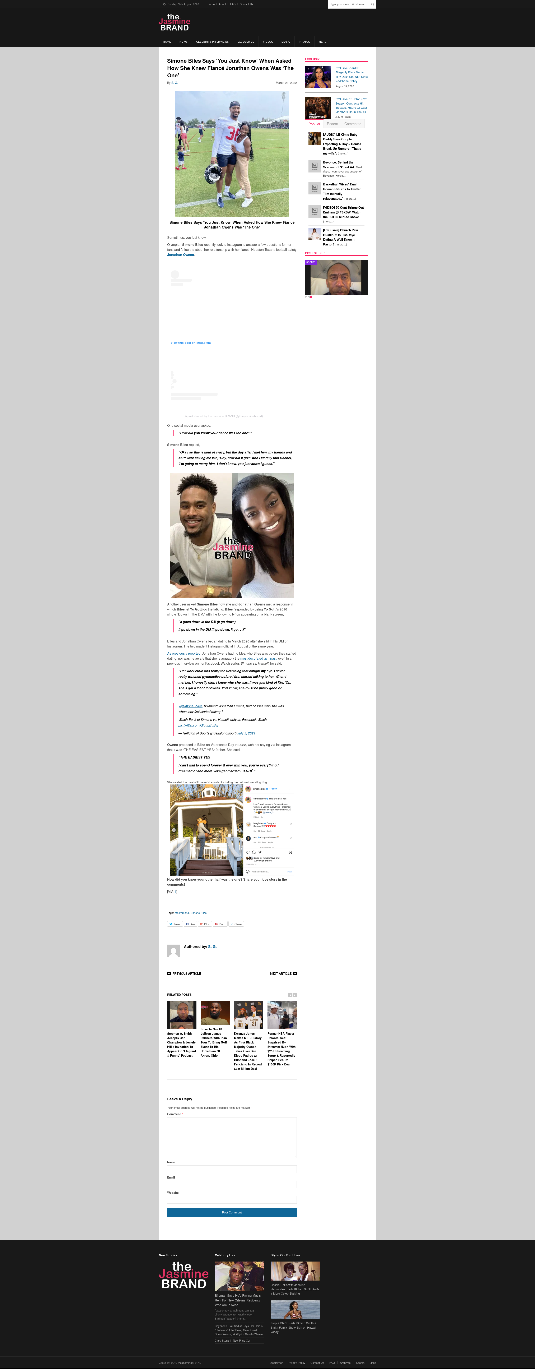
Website (173, 1192)
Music (286, 41)
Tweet (177, 924)
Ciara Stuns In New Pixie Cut (232, 1340)
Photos (304, 41)
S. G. (174, 82)
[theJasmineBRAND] (174, 22)
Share (238, 924)
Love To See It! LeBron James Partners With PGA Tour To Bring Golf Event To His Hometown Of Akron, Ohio (214, 1042)
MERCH (324, 41)
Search (360, 1362)
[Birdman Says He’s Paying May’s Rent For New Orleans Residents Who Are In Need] (240, 1276)
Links (373, 1362)
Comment (175, 1114)
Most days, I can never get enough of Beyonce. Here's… (342, 169)
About (222, 4)
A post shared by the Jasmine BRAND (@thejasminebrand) (224, 416)
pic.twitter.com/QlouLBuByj (198, 725)
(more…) (342, 144)
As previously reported (183, 653)
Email (171, 1177)
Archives (345, 1362)
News (183, 41)
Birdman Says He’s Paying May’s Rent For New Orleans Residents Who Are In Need (238, 1300)
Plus (207, 924)
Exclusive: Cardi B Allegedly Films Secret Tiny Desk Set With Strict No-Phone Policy (351, 74)
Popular (314, 123)
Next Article (281, 973)
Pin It (222, 924)
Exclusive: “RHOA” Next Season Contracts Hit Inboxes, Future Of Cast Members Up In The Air (351, 105)
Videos (268, 41)
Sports (311, 262)
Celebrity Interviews (212, 41)
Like (192, 924)
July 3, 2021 (246, 733)
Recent (332, 123)
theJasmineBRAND (189, 1363)
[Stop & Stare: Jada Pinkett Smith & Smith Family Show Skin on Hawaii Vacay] (295, 1309)
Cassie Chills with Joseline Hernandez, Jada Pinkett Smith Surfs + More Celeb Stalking (295, 1289)
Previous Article (186, 973)
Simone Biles (199, 913)
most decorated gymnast (258, 658)
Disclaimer (276, 1362)
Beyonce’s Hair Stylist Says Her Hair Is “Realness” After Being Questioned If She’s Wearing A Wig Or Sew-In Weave (239, 1330)
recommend (182, 913)
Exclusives (245, 41)
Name (171, 1162)
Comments (352, 123)
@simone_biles (191, 706)
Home (211, 4)
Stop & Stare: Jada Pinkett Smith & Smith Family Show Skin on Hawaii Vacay (293, 1327)
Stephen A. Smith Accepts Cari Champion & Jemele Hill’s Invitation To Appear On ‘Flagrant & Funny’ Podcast (181, 1044)
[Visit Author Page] (173, 951)
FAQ (233, 4)
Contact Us (246, 4)
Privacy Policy (296, 1362)
